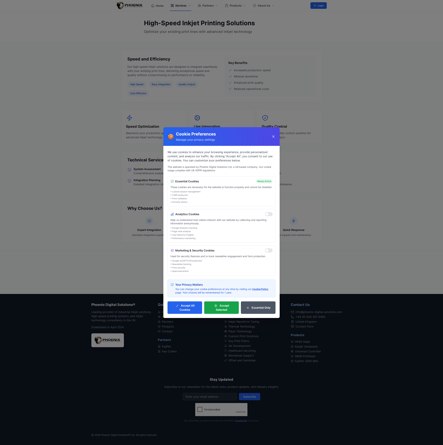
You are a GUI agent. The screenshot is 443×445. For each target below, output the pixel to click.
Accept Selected (222, 307)
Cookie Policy (260, 289)
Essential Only (260, 307)
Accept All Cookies (187, 307)
